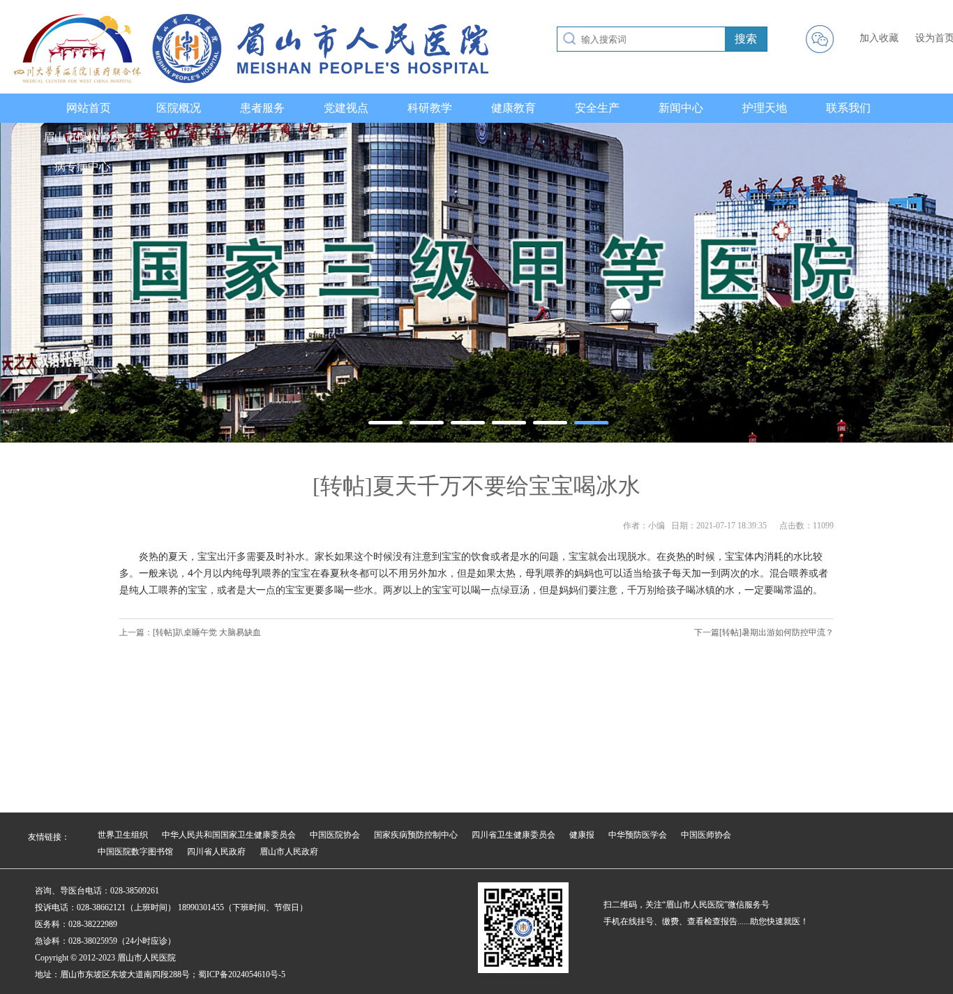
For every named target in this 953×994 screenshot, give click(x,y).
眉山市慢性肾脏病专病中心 (82, 151)
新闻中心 (681, 108)
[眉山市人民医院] (251, 80)
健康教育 (513, 108)
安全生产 (597, 108)
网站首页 (88, 108)
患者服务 (262, 108)
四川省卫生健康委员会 (513, 835)
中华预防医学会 (637, 835)
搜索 (746, 39)
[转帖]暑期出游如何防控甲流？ (776, 632)
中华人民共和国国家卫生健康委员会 (229, 835)
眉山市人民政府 (289, 851)
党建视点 (346, 108)
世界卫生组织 (123, 835)
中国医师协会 (706, 835)
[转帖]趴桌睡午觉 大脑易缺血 (207, 632)
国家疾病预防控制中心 (416, 835)
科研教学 (429, 108)
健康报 (581, 835)
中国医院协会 (335, 835)
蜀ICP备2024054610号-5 (241, 974)
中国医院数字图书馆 (135, 851)
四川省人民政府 (216, 851)
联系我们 (848, 108)
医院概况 (178, 108)
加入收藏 (879, 38)
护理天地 (764, 108)
